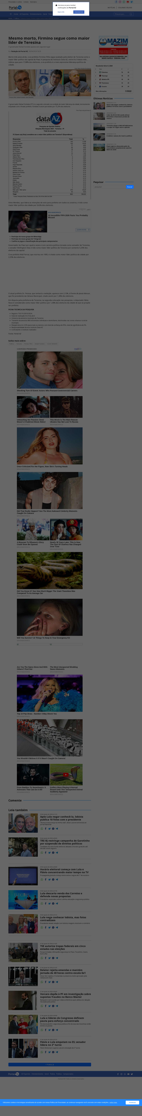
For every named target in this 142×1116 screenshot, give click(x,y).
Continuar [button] (132, 1102)
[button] (123, 1102)
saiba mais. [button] (113, 1102)
